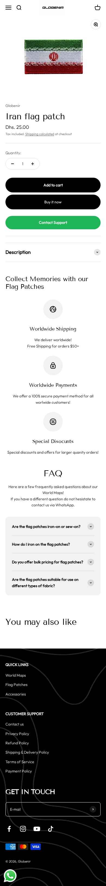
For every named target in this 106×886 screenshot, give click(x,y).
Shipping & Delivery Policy (27, 752)
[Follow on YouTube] (36, 829)
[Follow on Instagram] (23, 829)
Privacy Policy (17, 733)
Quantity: (13, 152)
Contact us (14, 724)
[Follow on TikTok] (50, 829)
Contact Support (53, 222)
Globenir (12, 105)
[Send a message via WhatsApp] (10, 875)
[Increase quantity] (32, 163)
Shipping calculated (39, 134)
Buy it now (53, 202)
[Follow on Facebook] (9, 829)
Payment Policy (18, 771)
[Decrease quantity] (12, 163)
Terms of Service (19, 761)
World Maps (15, 675)
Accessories (15, 694)
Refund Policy (17, 743)
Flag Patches (16, 684)
